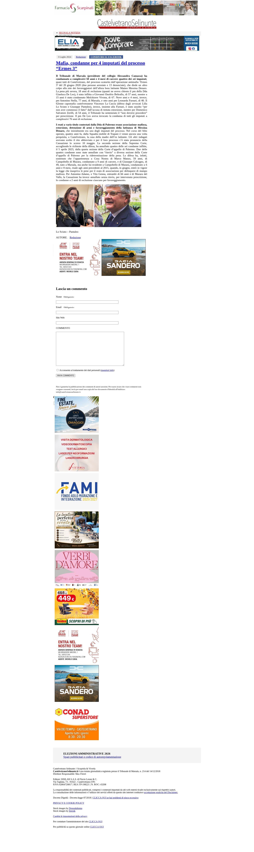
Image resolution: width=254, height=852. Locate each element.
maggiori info (107, 370)
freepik (72, 811)
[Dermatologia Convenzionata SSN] (77, 470)
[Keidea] (77, 624)
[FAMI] (77, 509)
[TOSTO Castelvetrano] (77, 547)
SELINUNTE (65, 35)
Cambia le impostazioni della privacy (70, 816)
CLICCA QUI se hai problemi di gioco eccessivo (115, 797)
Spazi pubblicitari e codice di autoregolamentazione (92, 756)
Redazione (81, 57)
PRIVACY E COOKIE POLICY (68, 803)
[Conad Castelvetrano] (77, 739)
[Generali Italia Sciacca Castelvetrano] (78, 275)
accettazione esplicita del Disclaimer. (161, 792)
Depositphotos (75, 808)
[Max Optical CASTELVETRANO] (77, 432)
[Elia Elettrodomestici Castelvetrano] (127, 50)
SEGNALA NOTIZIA (69, 32)
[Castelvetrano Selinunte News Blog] (127, 28)
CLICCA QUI (95, 821)
